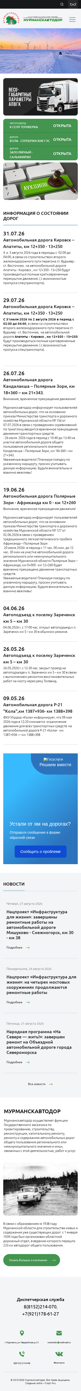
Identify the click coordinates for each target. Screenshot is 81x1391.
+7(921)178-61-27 (40, 1313)
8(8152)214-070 (40, 1306)
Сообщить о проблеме (40, 851)
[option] (40, 51)
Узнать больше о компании (28, 1260)
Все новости (36, 1084)
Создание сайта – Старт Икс (40, 1383)
